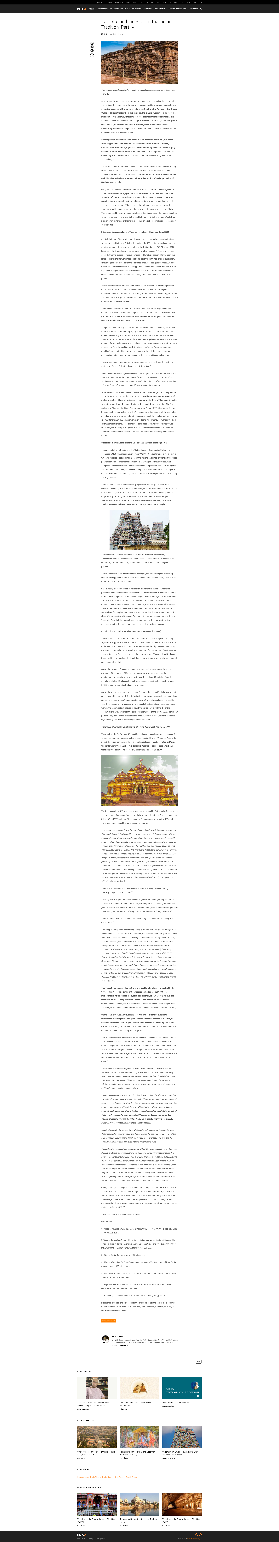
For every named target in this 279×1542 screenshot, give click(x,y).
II (101, 94)
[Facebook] (92, 47)
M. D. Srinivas (117, 1337)
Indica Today (124, 1409)
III (107, 94)
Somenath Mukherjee (168, 1406)
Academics (119, 2)
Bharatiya (139, 9)
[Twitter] (92, 51)
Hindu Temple (119, 1477)
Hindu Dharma (95, 1477)
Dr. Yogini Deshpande (83, 1409)
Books (128, 2)
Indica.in (99, 2)
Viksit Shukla (124, 1458)
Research (148, 9)
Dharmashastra (83, 1477)
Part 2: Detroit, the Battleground (175, 1403)
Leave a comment (108, 1321)
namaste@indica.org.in (194, 1539)
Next (198, 1362)
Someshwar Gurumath (169, 1458)
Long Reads (129, 9)
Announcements (161, 9)
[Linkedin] (92, 55)
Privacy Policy (100, 1538)
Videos (179, 9)
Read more (123, 1345)
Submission (194, 9)
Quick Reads (103, 9)
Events (110, 2)
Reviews (172, 9)
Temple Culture (131, 1477)
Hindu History (107, 1477)
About (186, 9)
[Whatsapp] (92, 43)
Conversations (116, 9)
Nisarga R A (80, 1458)
